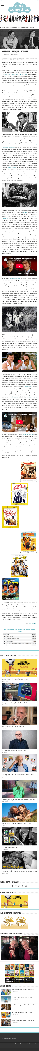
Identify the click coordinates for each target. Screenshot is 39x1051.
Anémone (34, 391)
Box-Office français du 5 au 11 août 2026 (23, 1020)
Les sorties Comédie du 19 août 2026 (22, 1012)
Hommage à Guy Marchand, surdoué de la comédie (18, 800)
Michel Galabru (13, 397)
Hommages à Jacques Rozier (11, 847)
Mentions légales (34, 1044)
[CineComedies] (19, 7)
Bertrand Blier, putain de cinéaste (13, 726)
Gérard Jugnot (32, 397)
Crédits (26, 1044)
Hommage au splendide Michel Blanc (14, 750)
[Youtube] (22, 885)
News (7, 27)
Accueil (3, 27)
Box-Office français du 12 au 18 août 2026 (23, 1005)
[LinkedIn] (19, 885)
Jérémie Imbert (33, 623)
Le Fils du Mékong (28, 434)
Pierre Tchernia (12, 167)
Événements (14, 27)
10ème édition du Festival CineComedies (15, 679)
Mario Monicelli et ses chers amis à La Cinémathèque (19, 871)
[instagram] (26, 885)
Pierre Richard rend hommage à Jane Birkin (16, 823)
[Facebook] (12, 885)
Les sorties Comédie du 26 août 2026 (22, 997)
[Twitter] (15, 885)
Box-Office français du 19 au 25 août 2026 (23, 989)
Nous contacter (19, 1044)
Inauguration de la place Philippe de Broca (16, 703)
